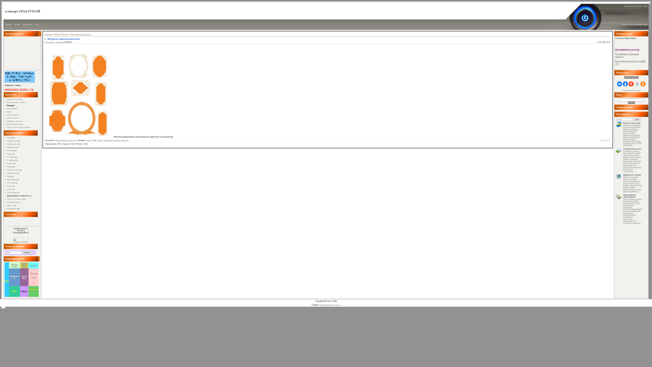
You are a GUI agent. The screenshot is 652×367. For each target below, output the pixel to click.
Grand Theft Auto (24, 265)
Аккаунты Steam (629, 179)
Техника (10, 157)
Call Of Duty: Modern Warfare (631, 138)
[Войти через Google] (637, 84)
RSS (645, 24)
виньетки (125, 140)
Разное (626, 181)
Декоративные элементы (18, 196)
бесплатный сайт (326, 305)
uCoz (338, 305)
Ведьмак (626, 141)
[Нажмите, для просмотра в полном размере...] (79, 137)
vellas (88, 140)
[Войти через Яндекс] (631, 83)
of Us (33, 277)
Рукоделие (627, 161)
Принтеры (627, 203)
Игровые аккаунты (630, 191)
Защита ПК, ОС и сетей (631, 212)
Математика (628, 153)
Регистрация (27, 24)
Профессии (12, 141)
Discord (635, 177)
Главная (8, 24)
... (633, 145)
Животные (11, 180)
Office (636, 201)
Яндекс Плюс (633, 183)
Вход (36, 24)
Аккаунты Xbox (629, 189)
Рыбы (9, 186)
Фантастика (636, 167)
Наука (9, 154)
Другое (10, 205)
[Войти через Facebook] (625, 83)
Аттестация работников (628, 170)
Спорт (9, 163)
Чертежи (634, 159)
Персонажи (12, 144)
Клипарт (17, 24)
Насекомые (12, 192)
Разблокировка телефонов (629, 216)
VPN (625, 199)
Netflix (632, 187)
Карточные (627, 219)
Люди (9, 138)
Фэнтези (626, 167)
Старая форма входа (631, 90)
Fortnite (632, 133)
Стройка (10, 160)
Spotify (626, 185)
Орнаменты (12, 202)
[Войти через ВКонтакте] (619, 83)
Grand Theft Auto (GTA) (632, 142)
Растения (11, 183)
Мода (9, 167)
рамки (100, 140)
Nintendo (626, 135)
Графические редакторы (628, 206)
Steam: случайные (630, 129)
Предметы (11, 173)
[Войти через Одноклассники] (643, 83)
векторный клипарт (112, 140)
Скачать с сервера (54, 42)
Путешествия (13, 170)
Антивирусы (628, 201)
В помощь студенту (631, 151)
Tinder (638, 189)
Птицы (10, 189)
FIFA (633, 141)
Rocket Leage (14, 265)
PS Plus (33, 265)
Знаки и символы (14, 199)
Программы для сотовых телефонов (631, 222)
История (10, 151)
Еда (8, 176)
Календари (11, 209)
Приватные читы (634, 199)
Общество (11, 147)
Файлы (57, 34)
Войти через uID (631, 77)
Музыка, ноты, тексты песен (632, 154)
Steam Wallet (635, 127)
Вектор (65, 34)
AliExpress (627, 177)
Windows (635, 203)
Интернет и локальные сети (631, 164)
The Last (34, 273)
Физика (626, 157)
